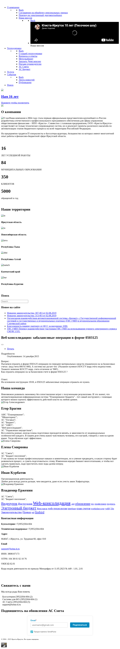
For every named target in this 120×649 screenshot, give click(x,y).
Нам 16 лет (10, 96)
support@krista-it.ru (10, 549)
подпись (111, 504)
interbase (72, 508)
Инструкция (25, 503)
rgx (92, 504)
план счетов (83, 508)
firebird (39, 512)
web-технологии (57, 508)
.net (72, 504)
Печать (10, 348)
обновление (82, 503)
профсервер (100, 504)
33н (112, 508)
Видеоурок (9, 503)
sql (33, 512)
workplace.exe (97, 508)
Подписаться (80, 625)
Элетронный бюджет (18, 508)
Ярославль (42, 508)
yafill (107, 508)
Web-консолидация (52, 503)
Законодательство (11, 512)
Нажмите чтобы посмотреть (15, 102)
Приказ (27, 512)
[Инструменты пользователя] (2, 344)
